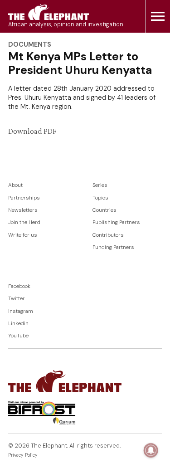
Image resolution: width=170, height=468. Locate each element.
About (15, 185)
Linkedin (18, 323)
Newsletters (23, 210)
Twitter (16, 298)
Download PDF (32, 131)
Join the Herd (24, 222)
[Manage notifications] (151, 450)
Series (99, 185)
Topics (100, 198)
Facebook (19, 286)
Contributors (108, 235)
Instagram (20, 311)
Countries (104, 210)
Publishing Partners (116, 222)
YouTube (18, 335)
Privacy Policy (23, 455)
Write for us (22, 235)
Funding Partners (113, 247)
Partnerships (24, 198)
